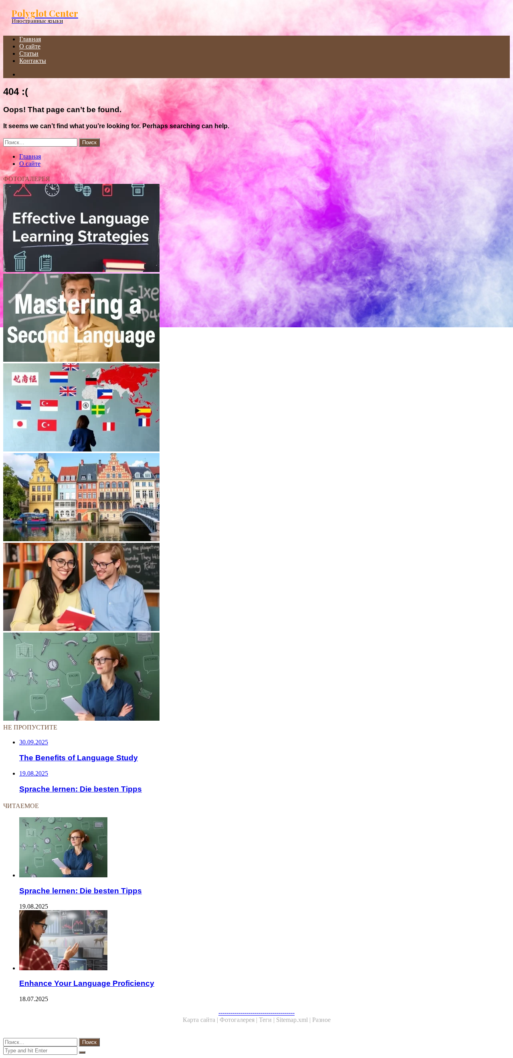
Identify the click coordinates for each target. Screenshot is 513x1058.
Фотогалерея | (239, 1019)
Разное (321, 1019)
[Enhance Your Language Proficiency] (251, 941)
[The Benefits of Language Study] (243, 588)
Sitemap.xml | (294, 1019)
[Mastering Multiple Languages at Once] (243, 408)
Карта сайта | (201, 1019)
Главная (30, 39)
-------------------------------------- (256, 1012)
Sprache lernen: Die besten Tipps (80, 891)
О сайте (29, 46)
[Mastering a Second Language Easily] (243, 318)
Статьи (28, 53)
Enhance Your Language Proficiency (86, 983)
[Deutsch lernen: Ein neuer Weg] (243, 498)
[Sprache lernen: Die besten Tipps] (243, 677)
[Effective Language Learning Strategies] (243, 229)
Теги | (267, 1019)
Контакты (32, 60)
